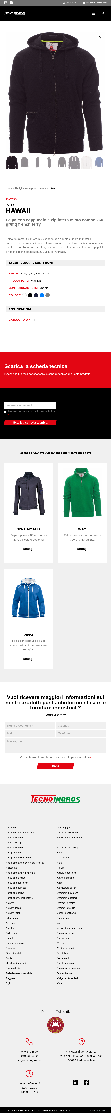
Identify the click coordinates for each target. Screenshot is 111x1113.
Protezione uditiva (15, 893)
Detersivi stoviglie (66, 908)
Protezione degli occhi (17, 883)
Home (9, 188)
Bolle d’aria (11, 933)
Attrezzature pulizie (67, 888)
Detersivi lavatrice (66, 903)
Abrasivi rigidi (13, 913)
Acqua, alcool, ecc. (66, 873)
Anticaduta (11, 868)
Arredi (60, 883)
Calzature (11, 827)
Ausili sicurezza (65, 938)
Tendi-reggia (63, 827)
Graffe (9, 958)
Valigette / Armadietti (67, 978)
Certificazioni (20, 309)
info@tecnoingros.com (29, 1060)
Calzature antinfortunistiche (20, 832)
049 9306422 (29, 1055)
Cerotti (60, 943)
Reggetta (10, 978)
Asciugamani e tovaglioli (69, 847)
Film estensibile (14, 953)
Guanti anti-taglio (14, 842)
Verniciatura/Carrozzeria (69, 837)
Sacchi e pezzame (66, 913)
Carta (60, 842)
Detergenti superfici (67, 898)
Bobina (60, 852)
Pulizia (60, 868)
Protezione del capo (16, 888)
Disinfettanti (63, 953)
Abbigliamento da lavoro (18, 857)
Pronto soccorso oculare (69, 968)
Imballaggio (12, 918)
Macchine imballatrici (16, 963)
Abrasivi (10, 903)
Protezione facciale (15, 878)
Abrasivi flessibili (14, 908)
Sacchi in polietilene (67, 832)
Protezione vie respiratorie (19, 898)
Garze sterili (63, 958)
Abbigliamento (13, 852)
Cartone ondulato (15, 943)
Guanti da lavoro (14, 837)
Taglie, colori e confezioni (31, 262)
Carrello (10, 938)
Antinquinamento (65, 878)
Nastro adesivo (13, 968)
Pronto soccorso (65, 933)
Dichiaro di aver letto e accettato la (58, 757)
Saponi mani (63, 918)
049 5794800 (29, 1051)
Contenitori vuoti (65, 948)
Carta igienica (64, 857)
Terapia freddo (64, 973)
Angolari (10, 928)
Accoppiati (11, 923)
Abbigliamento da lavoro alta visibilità (25, 862)
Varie (59, 862)
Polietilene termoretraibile (19, 973)
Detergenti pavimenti (67, 893)
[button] (102, 13)
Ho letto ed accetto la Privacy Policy (32, 412)
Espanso (10, 948)
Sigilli (9, 983)
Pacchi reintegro (65, 963)
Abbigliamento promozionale (30, 188)
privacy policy (80, 757)
